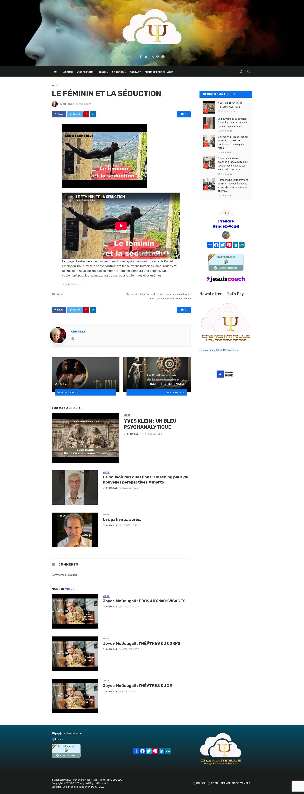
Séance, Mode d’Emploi (235, 783)
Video (55, 85)
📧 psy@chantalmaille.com (67, 733)
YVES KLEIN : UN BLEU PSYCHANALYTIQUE (150, 424)
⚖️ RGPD (212, 783)
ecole (135, 294)
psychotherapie (174, 298)
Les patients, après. (122, 519)
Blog (102, 72)
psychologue (157, 298)
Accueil (68, 72)
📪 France (57, 739)
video (188, 298)
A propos (118, 72)
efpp (143, 294)
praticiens (153, 294)
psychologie (185, 294)
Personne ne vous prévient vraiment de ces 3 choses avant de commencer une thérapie (233, 185)
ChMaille (68, 104)
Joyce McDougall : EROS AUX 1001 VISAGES (144, 601)
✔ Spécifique (85, 72)
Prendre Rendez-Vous (159, 72)
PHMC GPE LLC (114, 779)
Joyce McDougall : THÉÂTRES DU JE (137, 685)
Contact (135, 72)
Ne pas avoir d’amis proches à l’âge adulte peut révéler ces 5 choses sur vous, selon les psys (233, 164)
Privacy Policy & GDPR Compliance (219, 350)
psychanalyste (168, 294)
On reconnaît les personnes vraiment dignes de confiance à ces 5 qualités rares (233, 142)
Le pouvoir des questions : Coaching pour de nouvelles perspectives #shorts (145, 479)
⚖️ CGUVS (199, 783)
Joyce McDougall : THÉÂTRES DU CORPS (141, 643)
